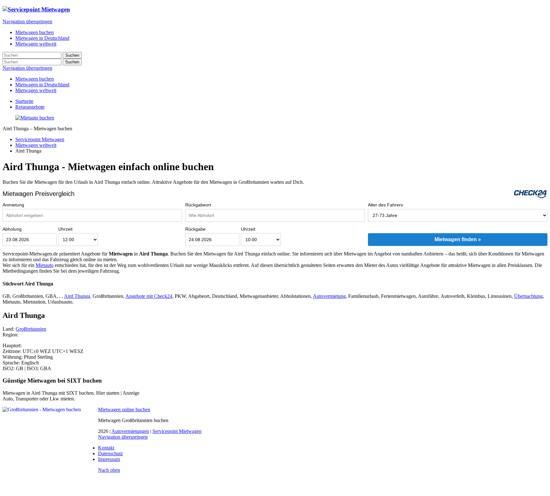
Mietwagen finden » (457, 239)
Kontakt (106, 447)
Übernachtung (528, 296)
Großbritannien (31, 329)
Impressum (109, 459)
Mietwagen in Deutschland (42, 84)
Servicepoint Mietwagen (39, 139)
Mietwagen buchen (34, 79)
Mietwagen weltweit (35, 90)
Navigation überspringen (27, 21)
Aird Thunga (77, 296)
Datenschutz (110, 453)
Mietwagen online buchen (124, 409)
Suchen (72, 55)
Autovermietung (329, 296)
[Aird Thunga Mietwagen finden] (34, 117)
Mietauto (44, 265)
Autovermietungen (130, 431)
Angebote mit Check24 (148, 296)
